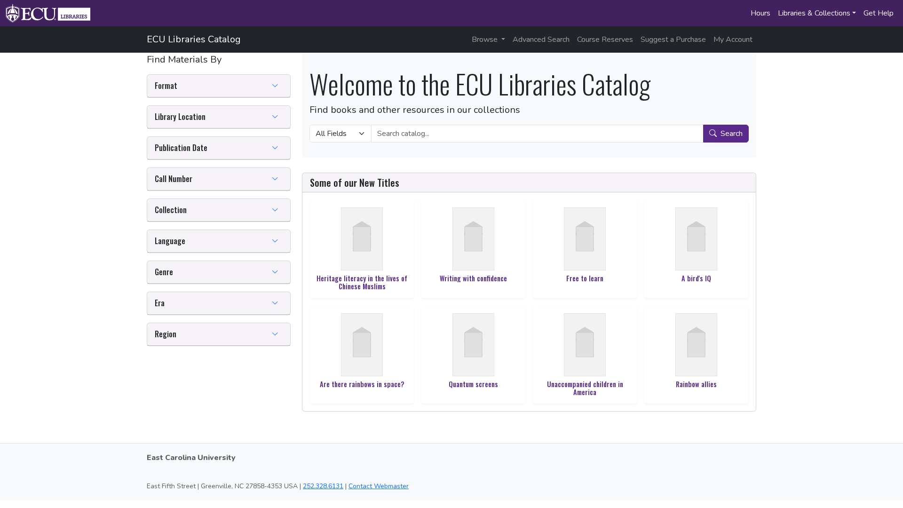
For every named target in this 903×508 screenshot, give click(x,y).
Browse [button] (485, 39)
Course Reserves (605, 39)
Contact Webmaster (379, 486)
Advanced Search (541, 39)
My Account (732, 39)
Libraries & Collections (814, 13)
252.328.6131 (323, 486)
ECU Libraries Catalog (194, 39)
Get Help (878, 13)
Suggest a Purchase (673, 39)
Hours (760, 13)
